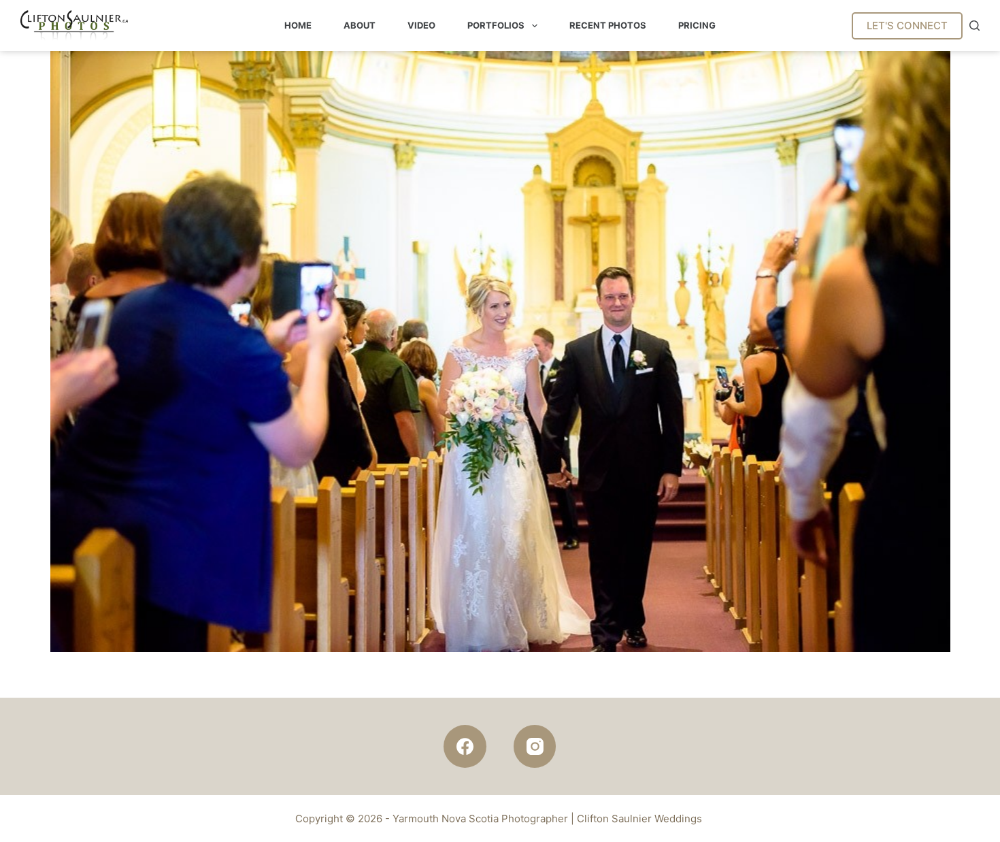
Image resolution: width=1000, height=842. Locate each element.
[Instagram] (535, 746)
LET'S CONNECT (907, 25)
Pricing (697, 25)
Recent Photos (607, 25)
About (360, 25)
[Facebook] (465, 746)
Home (298, 25)
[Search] (974, 25)
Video (421, 25)
